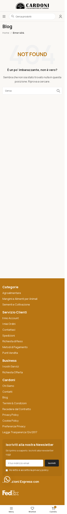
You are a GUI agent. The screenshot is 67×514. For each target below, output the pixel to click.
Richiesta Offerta (12, 372)
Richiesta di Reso (12, 341)
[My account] (60, 16)
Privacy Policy (10, 415)
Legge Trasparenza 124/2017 (19, 432)
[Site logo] (32, 5)
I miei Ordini (8, 324)
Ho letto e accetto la (28, 470)
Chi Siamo (8, 386)
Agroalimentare (11, 293)
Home (5, 32)
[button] (7, 479)
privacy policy (40, 470)
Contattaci (8, 329)
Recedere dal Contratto (16, 409)
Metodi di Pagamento (15, 347)
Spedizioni (8, 335)
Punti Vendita (10, 353)
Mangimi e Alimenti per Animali (19, 299)
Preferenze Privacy (13, 426)
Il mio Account (10, 318)
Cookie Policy (10, 420)
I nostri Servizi (10, 366)
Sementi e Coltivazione (16, 304)
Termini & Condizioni (14, 403)
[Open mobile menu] (4, 16)
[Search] (58, 91)
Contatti (7, 391)
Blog (5, 397)
